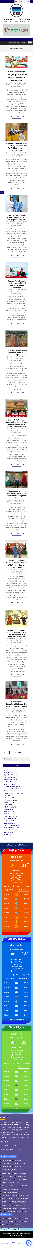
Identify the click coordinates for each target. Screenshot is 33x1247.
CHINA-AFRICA (8, 782)
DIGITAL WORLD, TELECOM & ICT (14, 793)
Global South (8, 805)
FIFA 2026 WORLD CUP (11, 800)
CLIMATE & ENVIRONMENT (12, 786)
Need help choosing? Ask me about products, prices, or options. (14, 1234)
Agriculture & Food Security (12, 775)
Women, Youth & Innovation (12, 830)
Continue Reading (16, 116)
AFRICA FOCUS (8, 772)
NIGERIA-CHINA (20, 85)
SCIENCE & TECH (9, 823)
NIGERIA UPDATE (9, 809)
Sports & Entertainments (11, 825)
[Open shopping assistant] (29, 1243)
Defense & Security (10, 791)
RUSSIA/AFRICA (9, 821)
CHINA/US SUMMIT (10, 784)
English (20, 1)
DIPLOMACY (8, 795)
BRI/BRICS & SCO (9, 777)
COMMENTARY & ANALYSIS (12, 789)
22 (5, 770)
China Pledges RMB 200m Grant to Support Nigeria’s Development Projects (16, 217)
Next (19, 752)
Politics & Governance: (11, 816)
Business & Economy (10, 779)
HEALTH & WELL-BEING (11, 807)
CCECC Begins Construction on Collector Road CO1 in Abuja (16, 352)
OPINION (6, 814)
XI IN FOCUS (8, 834)
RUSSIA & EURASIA (10, 818)
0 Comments (18, 86)
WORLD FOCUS (8, 832)
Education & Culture (10, 798)
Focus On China (9, 802)
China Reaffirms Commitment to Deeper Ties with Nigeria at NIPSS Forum (16, 704)
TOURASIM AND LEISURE (11, 828)
